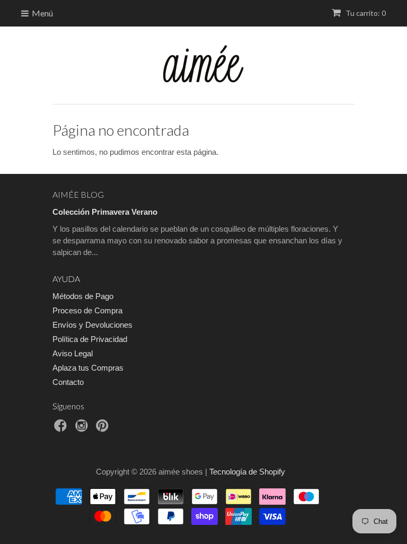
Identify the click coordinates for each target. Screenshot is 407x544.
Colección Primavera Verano (104, 211)
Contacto (68, 382)
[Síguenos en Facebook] (62, 428)
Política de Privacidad (89, 339)
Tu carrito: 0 (365, 12)
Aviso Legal (72, 353)
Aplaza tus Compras (87, 367)
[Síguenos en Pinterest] (104, 428)
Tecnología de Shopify (247, 471)
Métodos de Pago (82, 296)
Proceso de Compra (87, 310)
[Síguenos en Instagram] (83, 428)
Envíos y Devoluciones (92, 324)
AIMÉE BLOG (78, 194)
